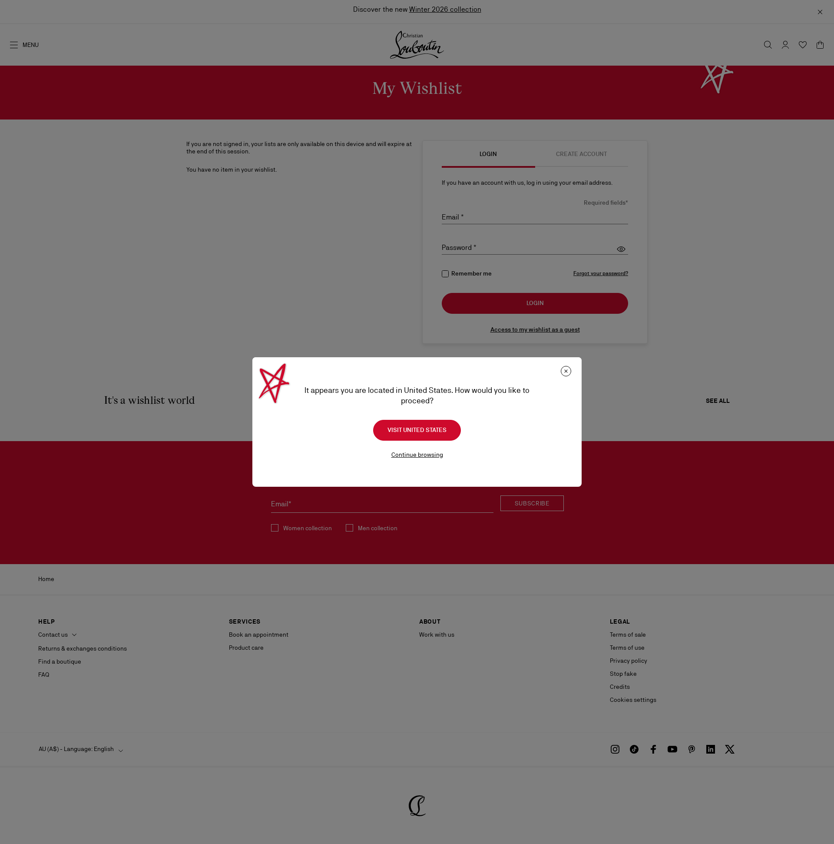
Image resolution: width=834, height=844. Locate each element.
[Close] (566, 371)
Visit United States (417, 429)
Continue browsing (417, 454)
